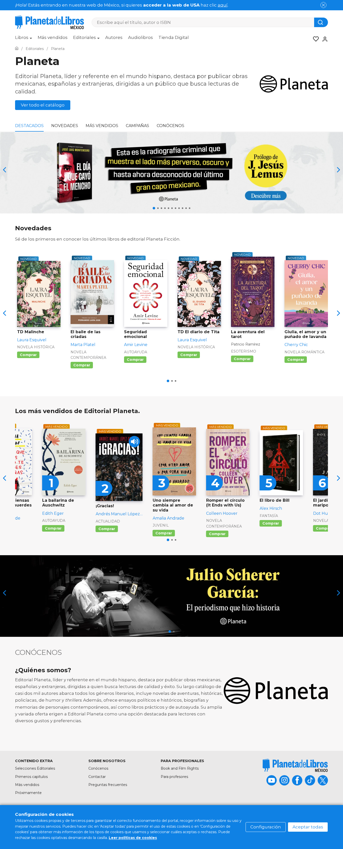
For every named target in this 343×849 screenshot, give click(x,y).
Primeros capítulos (31, 776)
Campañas (137, 125)
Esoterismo (243, 351)
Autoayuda (135, 352)
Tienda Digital (173, 37)
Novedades (64, 125)
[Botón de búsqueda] (321, 22)
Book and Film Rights (180, 768)
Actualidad (108, 521)
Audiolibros (140, 37)
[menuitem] (23, 39)
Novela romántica (304, 352)
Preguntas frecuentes (107, 784)
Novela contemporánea (88, 355)
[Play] (134, 441)
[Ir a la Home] (16, 48)
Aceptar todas (308, 826)
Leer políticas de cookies (133, 837)
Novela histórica (35, 347)
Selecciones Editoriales (35, 768)
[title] (295, 765)
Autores (114, 37)
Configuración (265, 826)
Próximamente (28, 792)
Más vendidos (53, 37)
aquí (222, 5)
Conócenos (170, 125)
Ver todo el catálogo (43, 104)
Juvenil (161, 525)
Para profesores (174, 776)
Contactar (97, 776)
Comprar (28, 355)
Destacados (29, 125)
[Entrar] (323, 39)
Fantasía (269, 516)
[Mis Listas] (314, 39)
